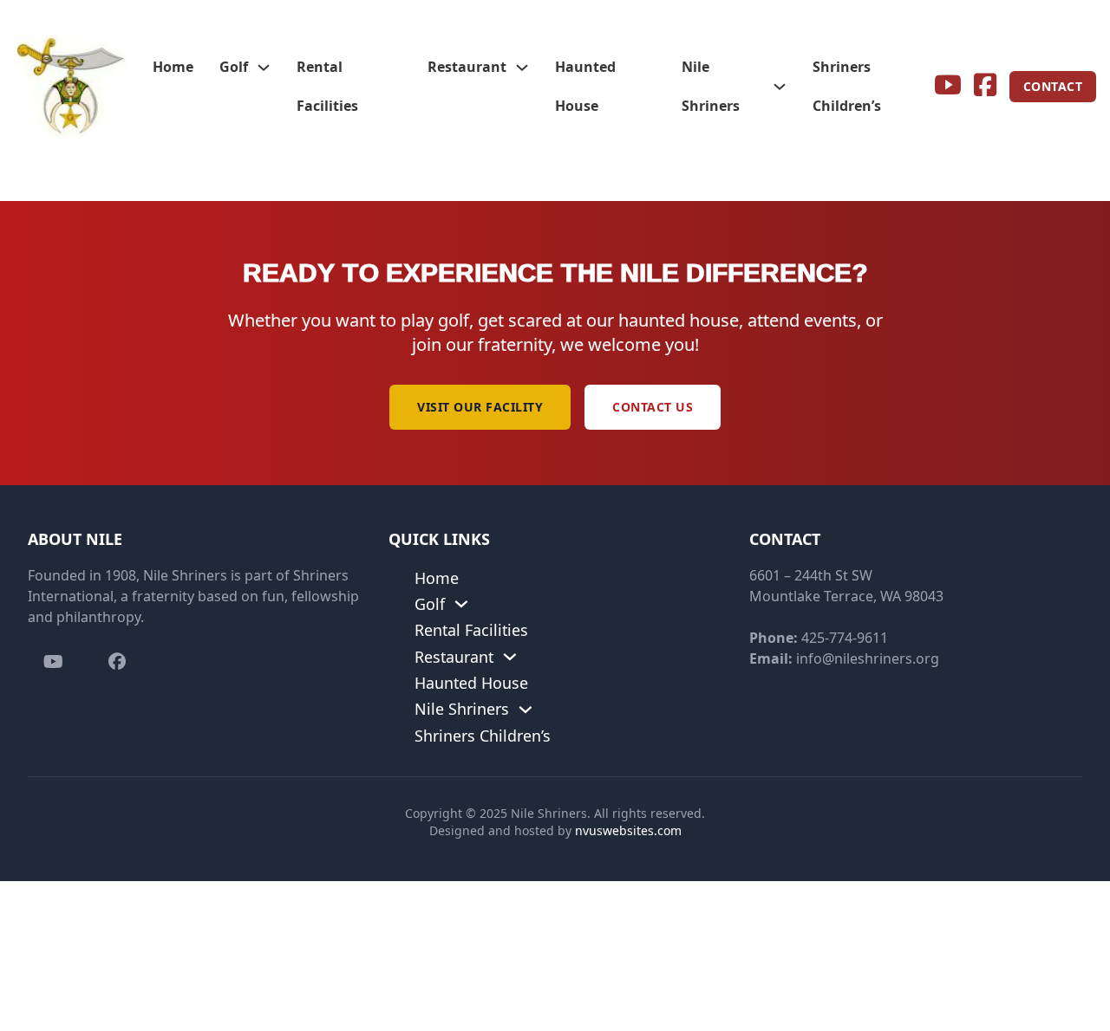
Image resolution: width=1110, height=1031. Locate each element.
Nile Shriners (711, 86)
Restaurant (467, 66)
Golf (233, 66)
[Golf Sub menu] (264, 68)
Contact (1053, 86)
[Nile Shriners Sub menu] (780, 87)
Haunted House (585, 86)
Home (173, 66)
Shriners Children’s (847, 86)
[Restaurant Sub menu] (522, 68)
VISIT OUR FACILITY (480, 407)
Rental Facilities (327, 86)
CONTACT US (652, 407)
